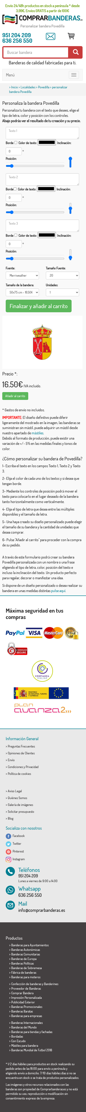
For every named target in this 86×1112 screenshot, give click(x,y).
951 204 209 (16, 35)
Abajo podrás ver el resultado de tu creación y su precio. (41, 120)
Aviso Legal (15, 791)
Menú (10, 74)
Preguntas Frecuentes (21, 746)
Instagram (18, 859)
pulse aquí (58, 590)
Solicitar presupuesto (21, 811)
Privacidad (32, 767)
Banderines (51, 984)
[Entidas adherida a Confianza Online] (42, 671)
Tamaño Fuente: (56, 268)
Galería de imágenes (20, 805)
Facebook (18, 836)
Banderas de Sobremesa (26, 968)
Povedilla (43, 87)
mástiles (37, 433)
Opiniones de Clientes (21, 753)
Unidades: (52, 285)
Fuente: (10, 268)
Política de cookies (19, 774)
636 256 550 (17, 40)
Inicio (14, 87)
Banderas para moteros (25, 977)
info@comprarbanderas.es (41, 910)
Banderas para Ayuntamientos (30, 945)
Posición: (11, 158)
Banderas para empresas (26, 1016)
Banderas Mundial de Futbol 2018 (31, 1050)
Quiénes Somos (17, 798)
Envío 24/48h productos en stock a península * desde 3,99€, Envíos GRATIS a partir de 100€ (42, 8)
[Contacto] (50, 36)
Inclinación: (64, 143)
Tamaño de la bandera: (20, 285)
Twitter (16, 843)
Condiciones (15, 767)
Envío (11, 760)
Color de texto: (28, 143)
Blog (10, 818)
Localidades (28, 87)
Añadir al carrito (15, 396)
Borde (10, 143)
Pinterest (17, 851)
